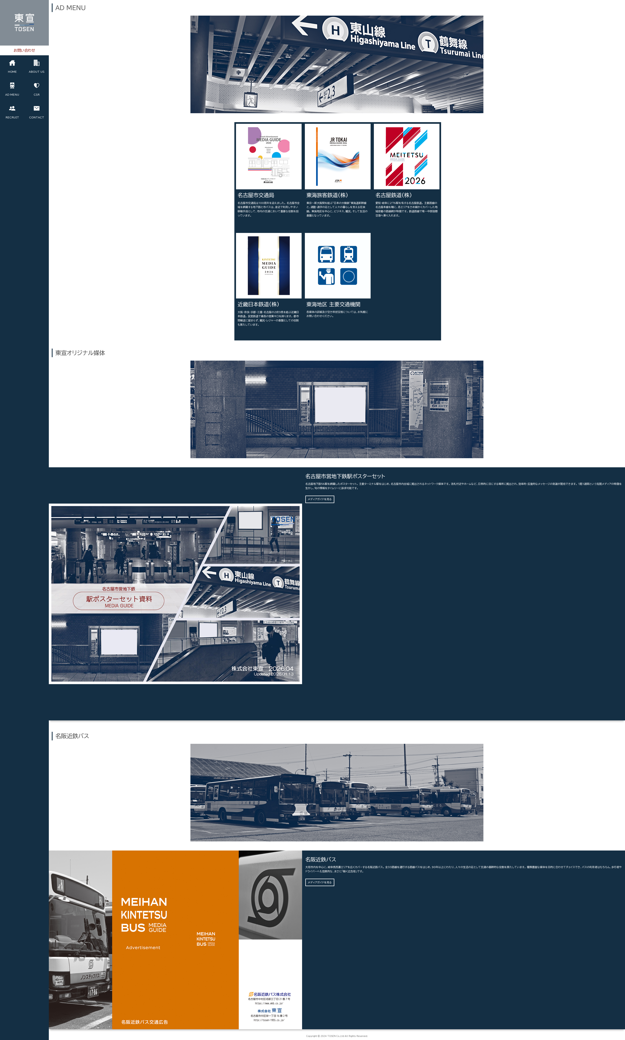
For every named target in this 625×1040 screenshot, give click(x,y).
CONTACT (36, 117)
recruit (12, 117)
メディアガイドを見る (251, 342)
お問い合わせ (315, 334)
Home (12, 71)
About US (36, 71)
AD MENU (12, 94)
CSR (37, 94)
